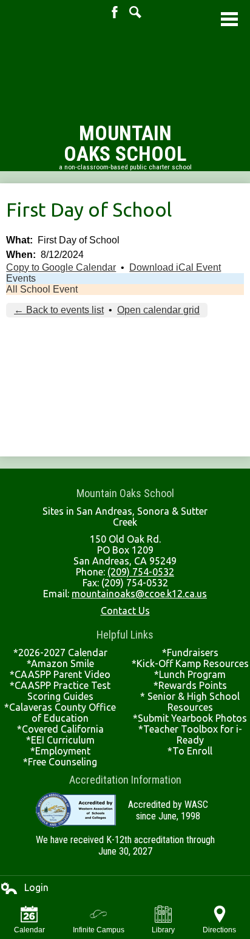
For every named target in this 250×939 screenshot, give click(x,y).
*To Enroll (189, 750)
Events (21, 278)
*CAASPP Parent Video (60, 674)
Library (163, 930)
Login (24, 888)
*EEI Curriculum (60, 739)
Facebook (115, 12)
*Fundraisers (190, 652)
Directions (219, 930)
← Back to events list (59, 310)
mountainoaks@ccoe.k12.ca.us (139, 593)
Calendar (29, 930)
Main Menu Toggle (229, 19)
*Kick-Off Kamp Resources (190, 663)
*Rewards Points (190, 685)
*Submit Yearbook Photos (190, 718)
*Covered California (60, 729)
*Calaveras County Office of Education (60, 713)
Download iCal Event (175, 267)
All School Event (42, 289)
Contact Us (125, 610)
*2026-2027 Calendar (60, 652)
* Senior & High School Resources (190, 702)
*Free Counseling (60, 761)
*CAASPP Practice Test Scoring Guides (60, 691)
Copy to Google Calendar (61, 267)
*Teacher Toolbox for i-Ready (190, 734)
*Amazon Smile (60, 663)
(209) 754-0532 (140, 571)
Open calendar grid (158, 310)
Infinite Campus (98, 930)
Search (135, 12)
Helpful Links (125, 634)
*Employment (60, 750)
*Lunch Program (190, 674)
